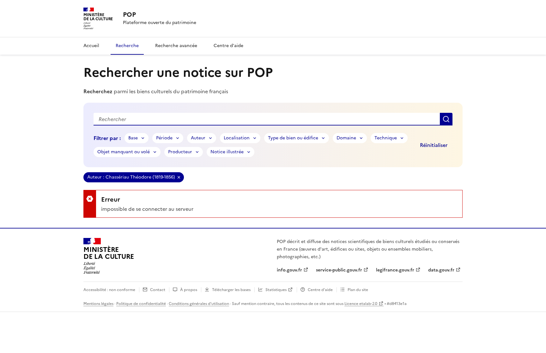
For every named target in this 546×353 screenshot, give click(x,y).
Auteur (198, 138)
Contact (157, 290)
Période (164, 138)
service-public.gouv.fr (339, 270)
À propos (188, 290)
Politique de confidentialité (141, 304)
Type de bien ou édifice (293, 138)
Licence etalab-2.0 (360, 304)
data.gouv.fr (441, 270)
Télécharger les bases (231, 290)
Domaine (346, 138)
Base (133, 138)
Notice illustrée (227, 152)
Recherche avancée (176, 45)
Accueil (91, 45)
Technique (385, 138)
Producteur (180, 152)
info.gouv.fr (289, 270)
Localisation (237, 138)
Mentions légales (98, 304)
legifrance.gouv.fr (395, 270)
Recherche (127, 45)
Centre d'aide (228, 45)
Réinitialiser (433, 145)
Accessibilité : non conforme (109, 290)
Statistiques (276, 290)
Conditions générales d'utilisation (199, 304)
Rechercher (446, 119)
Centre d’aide (320, 290)
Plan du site (358, 290)
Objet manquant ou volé (123, 152)
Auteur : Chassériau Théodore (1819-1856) (131, 177)
